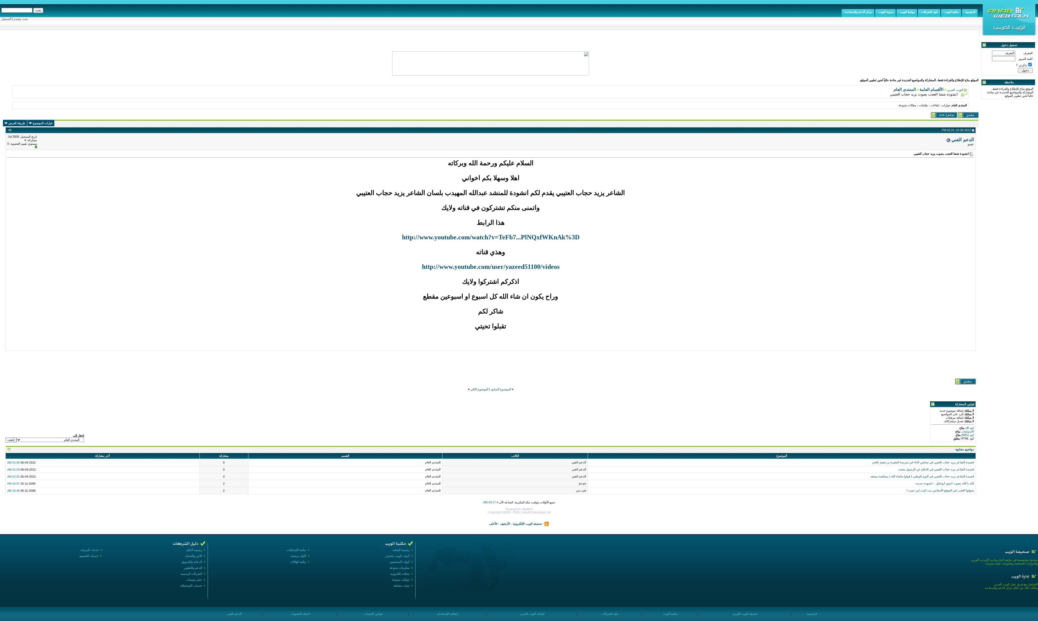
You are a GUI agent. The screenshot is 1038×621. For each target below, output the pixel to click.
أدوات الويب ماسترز (397, 555)
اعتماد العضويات (300, 613)
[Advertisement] (490, 364)
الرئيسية (811, 613)
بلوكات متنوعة (401, 579)
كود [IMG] (968, 435)
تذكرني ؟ (1021, 65)
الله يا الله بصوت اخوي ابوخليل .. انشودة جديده (944, 483)
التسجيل (6, 19)
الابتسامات (967, 431)
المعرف (1028, 53)
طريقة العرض (16, 123)
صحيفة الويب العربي (744, 613)
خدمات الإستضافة (191, 585)
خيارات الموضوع (43, 123)
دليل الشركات (609, 613)
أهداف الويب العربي (531, 613)
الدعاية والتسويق (191, 561)
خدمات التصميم (88, 555)
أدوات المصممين (400, 561)
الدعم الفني (963, 139)
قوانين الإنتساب (372, 613)
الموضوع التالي (479, 389)
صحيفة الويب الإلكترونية (527, 523)
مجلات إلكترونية (400, 573)
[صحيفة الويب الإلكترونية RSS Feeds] (546, 523)
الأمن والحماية (193, 555)
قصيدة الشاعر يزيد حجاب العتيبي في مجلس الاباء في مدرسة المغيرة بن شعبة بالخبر (923, 462)
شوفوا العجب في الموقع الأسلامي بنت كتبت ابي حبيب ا (940, 490)
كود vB (969, 428)
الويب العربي (955, 89)
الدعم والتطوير (193, 567)
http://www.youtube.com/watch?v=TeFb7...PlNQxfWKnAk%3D (491, 237)
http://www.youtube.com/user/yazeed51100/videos (491, 266)
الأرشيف (505, 523)
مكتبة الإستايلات (296, 549)
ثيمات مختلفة (401, 585)
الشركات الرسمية (191, 573)
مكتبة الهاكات (298, 561)
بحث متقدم (21, 19)
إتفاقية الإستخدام (447, 613)
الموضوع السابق (501, 389)
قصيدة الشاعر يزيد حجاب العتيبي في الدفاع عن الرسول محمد (936, 469)
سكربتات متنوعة (400, 567)
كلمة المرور (1026, 58)
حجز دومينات (194, 579)
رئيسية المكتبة (401, 549)
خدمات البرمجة (90, 549)
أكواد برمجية (298, 555)
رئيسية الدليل (194, 549)
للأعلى (493, 523)
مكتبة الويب (669, 613)
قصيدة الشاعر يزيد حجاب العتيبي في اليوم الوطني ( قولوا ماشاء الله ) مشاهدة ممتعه (922, 476)
